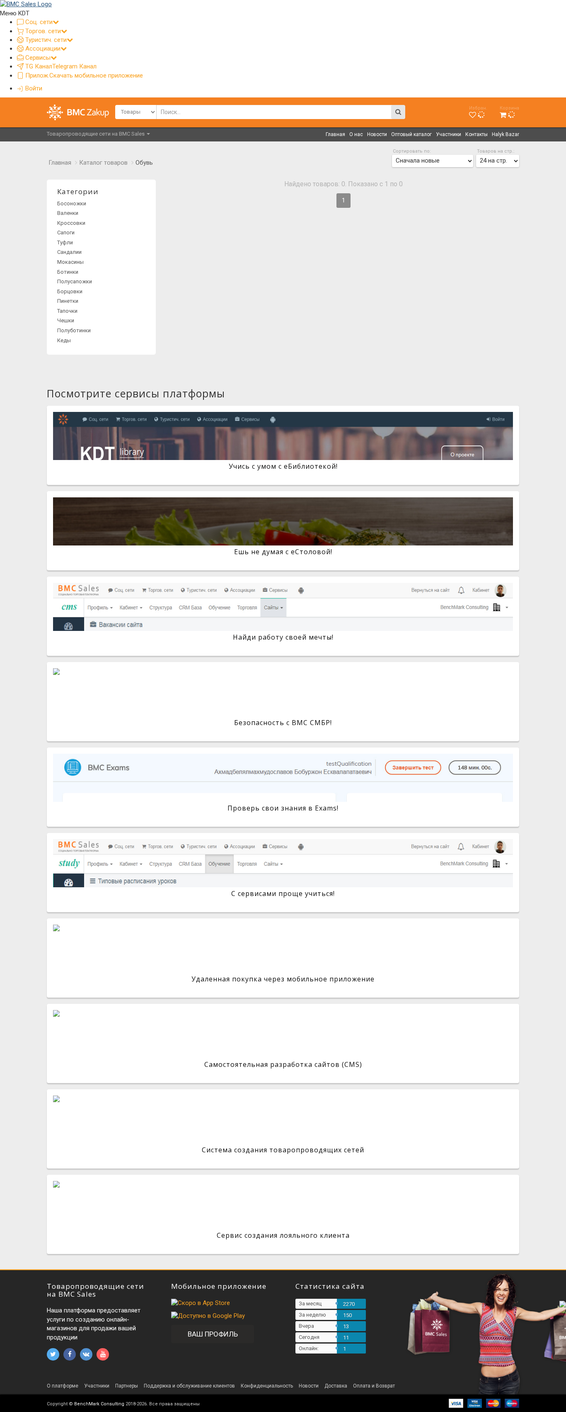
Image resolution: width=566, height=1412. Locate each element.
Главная (335, 134)
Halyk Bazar (505, 134)
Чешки (65, 320)
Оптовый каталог (411, 134)
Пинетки (67, 301)
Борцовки (69, 291)
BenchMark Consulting (99, 1404)
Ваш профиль (213, 1334)
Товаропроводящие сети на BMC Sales (96, 134)
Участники (448, 134)
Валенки (67, 213)
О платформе (62, 1386)
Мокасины (70, 262)
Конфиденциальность (267, 1386)
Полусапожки (74, 281)
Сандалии (69, 252)
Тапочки (67, 311)
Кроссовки (71, 223)
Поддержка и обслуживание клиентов (189, 1386)
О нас (356, 134)
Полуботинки (74, 330)
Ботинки (67, 272)
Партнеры (126, 1386)
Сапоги (66, 232)
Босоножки (71, 203)
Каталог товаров (103, 162)
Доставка (335, 1386)
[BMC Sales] (26, 4)
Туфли (65, 242)
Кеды (64, 340)
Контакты (476, 134)
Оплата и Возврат (374, 1386)
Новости (377, 134)
